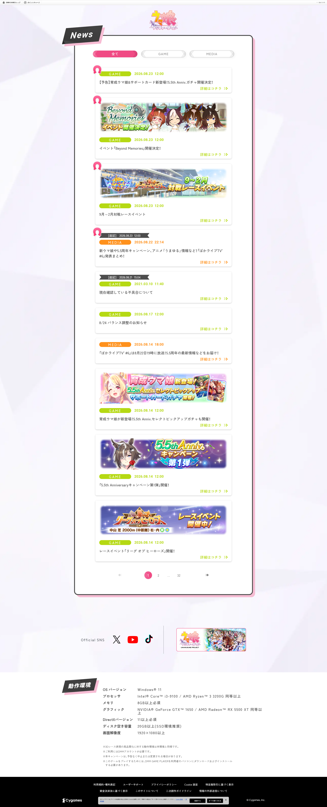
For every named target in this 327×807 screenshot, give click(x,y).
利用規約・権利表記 (104, 784)
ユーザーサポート (133, 784)
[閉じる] (226, 800)
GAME (163, 53)
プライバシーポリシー (164, 784)
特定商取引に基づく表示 (220, 784)
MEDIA (212, 53)
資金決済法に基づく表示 (114, 791)
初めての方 (322, 2)
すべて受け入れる (215, 801)
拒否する (197, 801)
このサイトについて (146, 791)
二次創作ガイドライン (179, 791)
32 (178, 575)
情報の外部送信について (213, 791)
